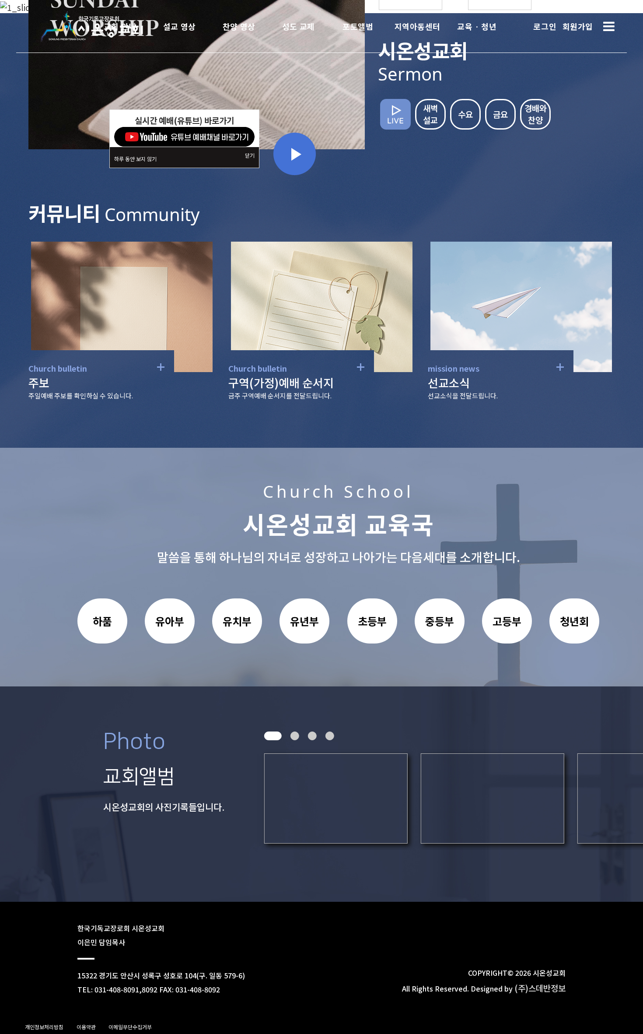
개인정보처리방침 (44, 1026)
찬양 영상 (239, 26)
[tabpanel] (266, 798)
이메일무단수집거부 (130, 1026)
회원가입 (578, 26)
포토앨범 (357, 26)
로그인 (544, 26)
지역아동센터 (417, 26)
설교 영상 (179, 26)
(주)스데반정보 (540, 988)
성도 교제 (298, 26)
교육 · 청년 (476, 26)
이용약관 (86, 1026)
